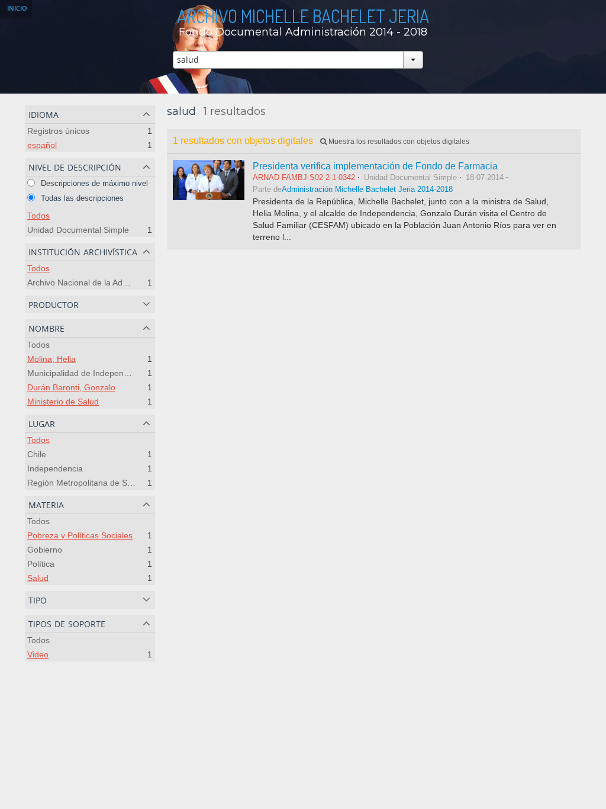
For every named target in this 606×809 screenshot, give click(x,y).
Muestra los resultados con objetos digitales (398, 141)
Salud (38, 578)
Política (40, 564)
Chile (36, 454)
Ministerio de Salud (63, 401)
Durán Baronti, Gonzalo (71, 387)
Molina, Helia (51, 359)
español (42, 145)
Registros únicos (58, 131)
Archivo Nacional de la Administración (97, 282)
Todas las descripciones (81, 198)
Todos (38, 215)
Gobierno (44, 549)
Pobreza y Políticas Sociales (80, 535)
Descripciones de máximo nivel (93, 183)
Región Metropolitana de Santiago (91, 482)
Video (38, 654)
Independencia (55, 468)
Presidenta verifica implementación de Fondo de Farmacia (375, 165)
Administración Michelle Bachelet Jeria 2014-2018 (367, 189)
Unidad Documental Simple (78, 230)
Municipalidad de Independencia (88, 373)
